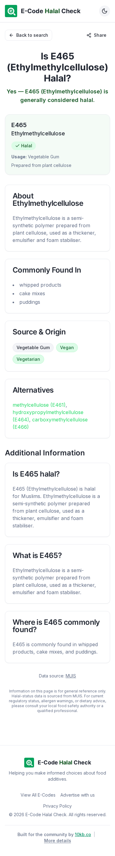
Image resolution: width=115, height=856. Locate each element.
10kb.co (83, 834)
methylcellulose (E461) (39, 405)
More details (57, 840)
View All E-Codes (38, 795)
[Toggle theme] (104, 11)
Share (100, 35)
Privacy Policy (57, 806)
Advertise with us (77, 795)
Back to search (32, 35)
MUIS (71, 675)
